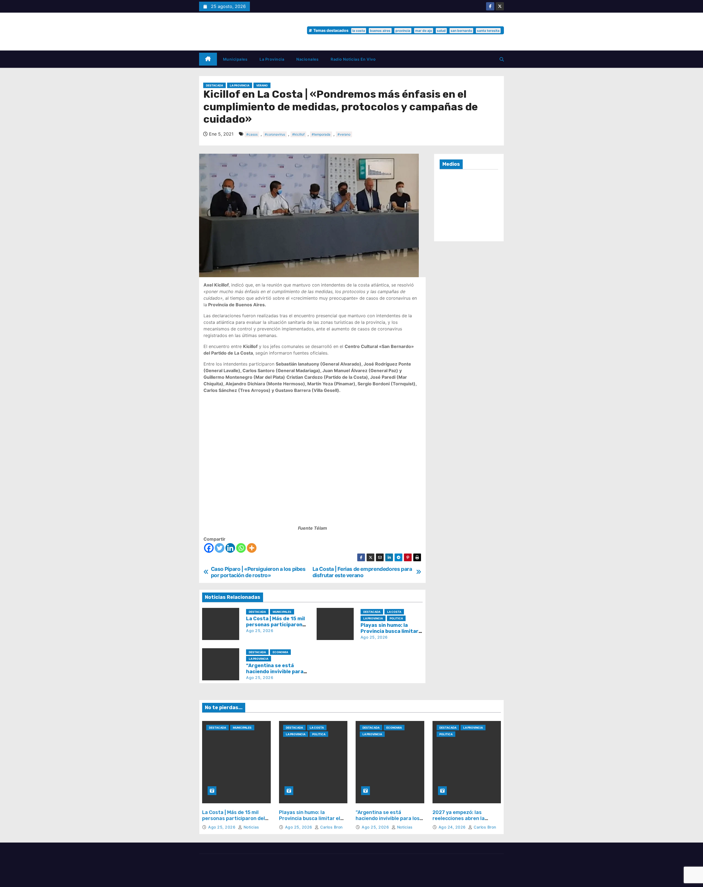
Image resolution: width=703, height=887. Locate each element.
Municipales (235, 59)
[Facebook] (209, 548)
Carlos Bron (331, 827)
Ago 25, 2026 (259, 630)
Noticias (250, 827)
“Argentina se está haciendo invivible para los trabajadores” (274, 671)
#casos (252, 134)
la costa (358, 31)
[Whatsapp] (241, 548)
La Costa (394, 611)
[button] (502, 59)
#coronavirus (275, 134)
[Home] (208, 59)
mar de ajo (423, 31)
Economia (280, 652)
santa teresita (488, 31)
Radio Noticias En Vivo (353, 59)
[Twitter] (219, 548)
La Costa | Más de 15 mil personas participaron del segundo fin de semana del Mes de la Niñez (234, 821)
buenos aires (380, 31)
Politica (396, 618)
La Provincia (272, 59)
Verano (262, 85)
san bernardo (461, 31)
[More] (251, 548)
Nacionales (307, 59)
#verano (343, 134)
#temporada (321, 134)
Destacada (214, 85)
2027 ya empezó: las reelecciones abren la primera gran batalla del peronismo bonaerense (462, 821)
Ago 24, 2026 (453, 827)
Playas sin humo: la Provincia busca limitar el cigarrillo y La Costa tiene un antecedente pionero (310, 821)
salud (441, 31)
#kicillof (298, 134)
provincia (402, 31)
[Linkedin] (230, 548)
